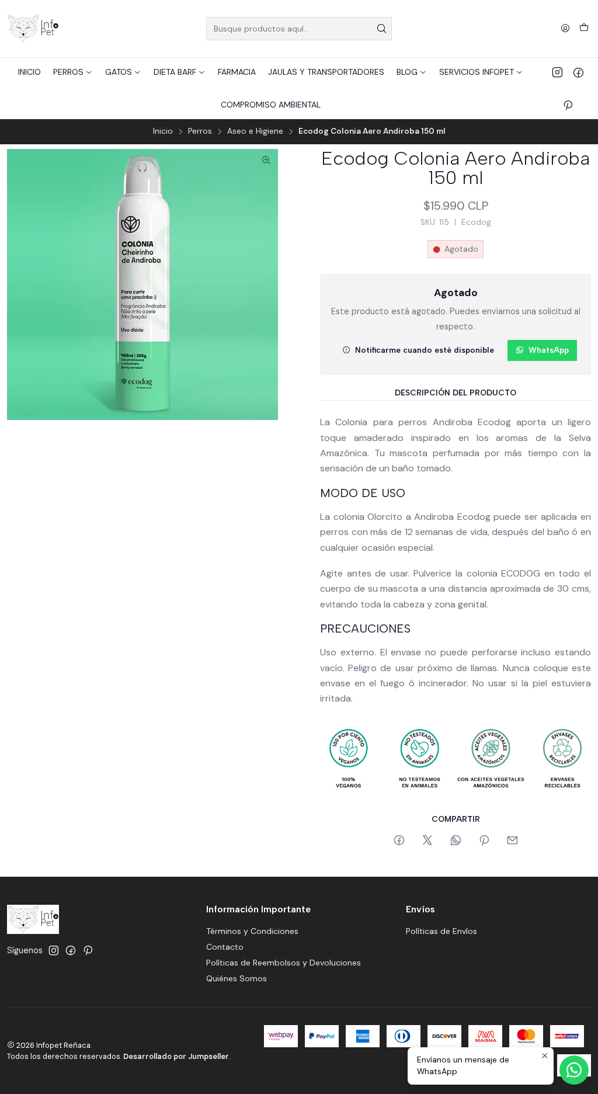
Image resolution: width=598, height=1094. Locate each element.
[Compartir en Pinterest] (484, 841)
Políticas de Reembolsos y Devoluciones (283, 962)
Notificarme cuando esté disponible (424, 350)
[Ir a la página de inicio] (33, 28)
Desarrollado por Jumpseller (176, 1056)
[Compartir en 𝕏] (427, 841)
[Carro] (584, 28)
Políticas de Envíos (441, 931)
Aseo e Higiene (255, 131)
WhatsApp (549, 350)
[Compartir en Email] (512, 841)
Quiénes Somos (236, 978)
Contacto (225, 947)
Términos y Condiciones (252, 931)
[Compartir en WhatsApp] (455, 841)
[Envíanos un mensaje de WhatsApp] (574, 1070)
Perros (200, 131)
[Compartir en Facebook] (399, 841)
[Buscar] (382, 28)
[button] (73, 71)
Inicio (163, 131)
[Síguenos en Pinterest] (568, 104)
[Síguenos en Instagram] (557, 71)
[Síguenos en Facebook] (578, 71)
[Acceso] (565, 28)
